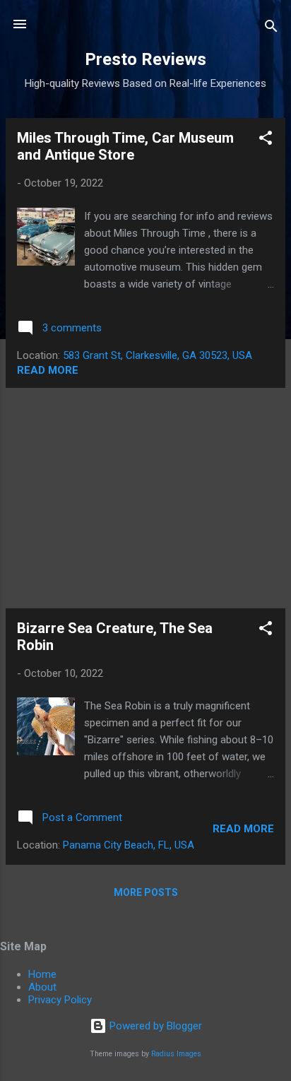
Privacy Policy (60, 999)
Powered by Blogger (154, 1026)
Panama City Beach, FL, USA (128, 845)
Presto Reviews (145, 59)
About (42, 987)
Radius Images (176, 1053)
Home (42, 974)
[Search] (271, 28)
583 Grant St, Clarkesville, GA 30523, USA (157, 355)
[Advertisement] (145, 498)
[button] (265, 140)
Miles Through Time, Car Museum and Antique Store (125, 146)
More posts (146, 892)
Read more (47, 370)
